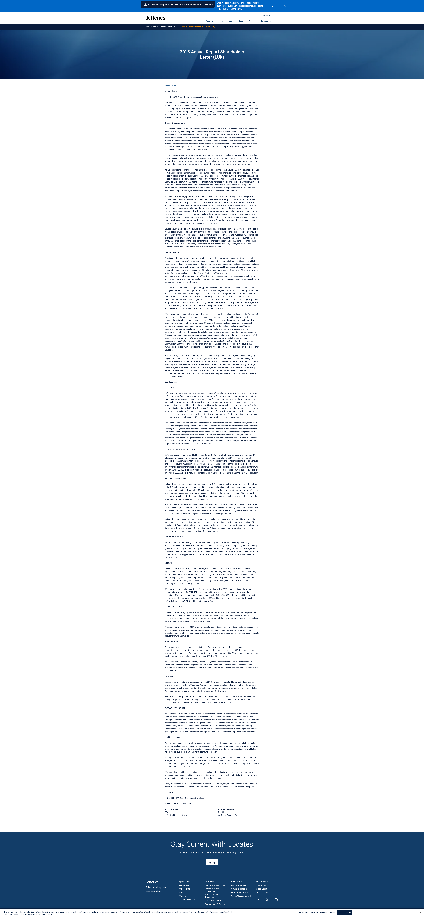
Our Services (211, 21)
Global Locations (263, 889)
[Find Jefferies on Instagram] (276, 899)
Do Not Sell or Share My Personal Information (317, 913)
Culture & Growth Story (215, 885)
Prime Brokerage (238, 889)
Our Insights (227, 21)
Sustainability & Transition (211, 895)
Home (148, 27)
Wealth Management (240, 896)
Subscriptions (262, 892)
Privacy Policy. (46, 914)
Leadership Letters (167, 27)
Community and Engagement (212, 890)
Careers (252, 21)
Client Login (266, 15)
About (240, 21)
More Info (276, 6)
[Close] (420, 912)
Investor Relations (268, 21)
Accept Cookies (344, 913)
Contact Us (261, 885)
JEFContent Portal (238, 885)
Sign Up (212, 862)
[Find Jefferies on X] (267, 899)
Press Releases (212, 900)
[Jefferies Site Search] (276, 15)
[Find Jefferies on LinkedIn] (258, 899)
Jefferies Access (238, 892)
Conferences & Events (215, 904)
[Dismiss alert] (284, 6)
